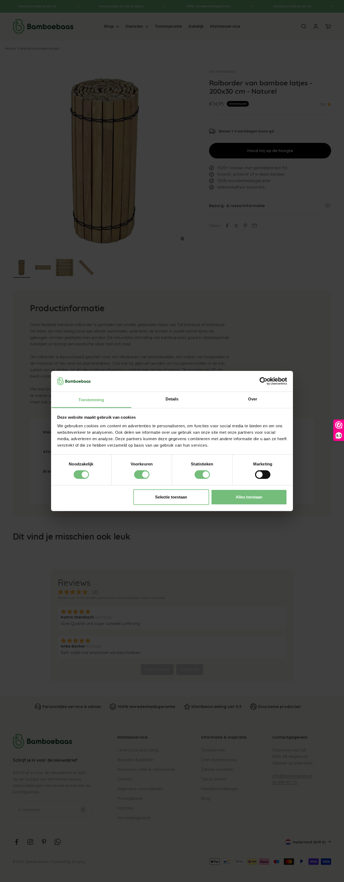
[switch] (141, 474)
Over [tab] (252, 399)
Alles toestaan (249, 497)
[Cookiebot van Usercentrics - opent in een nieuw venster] (263, 381)
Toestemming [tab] (91, 399)
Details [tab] (172, 399)
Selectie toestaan (171, 497)
